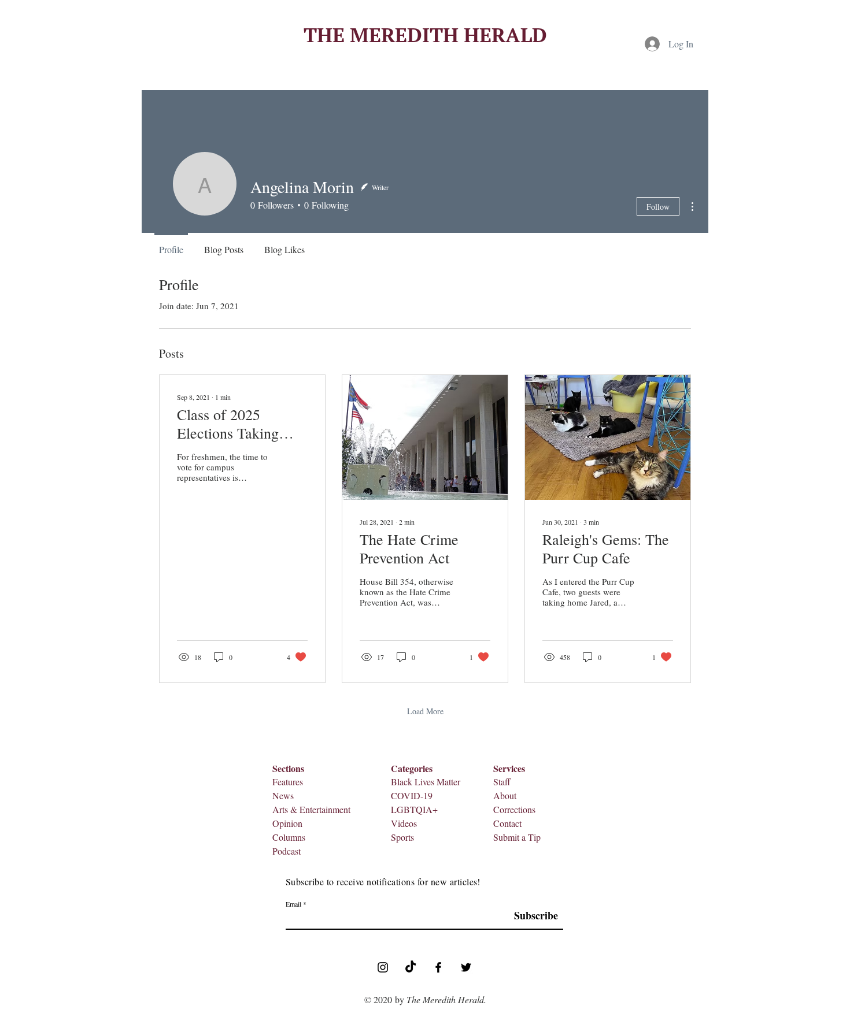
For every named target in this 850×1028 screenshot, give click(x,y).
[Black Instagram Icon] (383, 967)
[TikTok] (410, 967)
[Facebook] (438, 967)
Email (293, 903)
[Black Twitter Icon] (466, 967)
